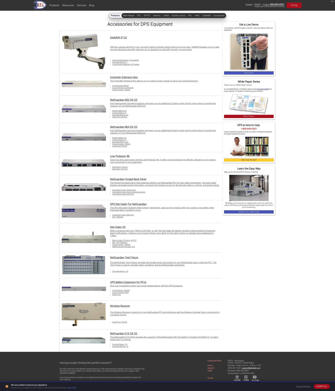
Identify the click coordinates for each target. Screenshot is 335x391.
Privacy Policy (71, 388)
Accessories (219, 15)
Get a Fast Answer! (248, 160)
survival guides (263, 89)
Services (81, 5)
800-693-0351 (277, 4)
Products (54, 5)
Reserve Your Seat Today (249, 212)
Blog (91, 5)
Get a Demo (249, 73)
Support (249, 4)
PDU (190, 15)
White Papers (248, 116)
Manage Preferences (303, 386)
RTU (139, 15)
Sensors (156, 15)
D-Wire (166, 15)
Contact (266, 5)
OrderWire (206, 15)
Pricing (294, 5)
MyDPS (258, 4)
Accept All (322, 386)
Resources (68, 5)
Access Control (178, 15)
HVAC (197, 15)
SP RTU (147, 15)
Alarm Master (128, 15)
